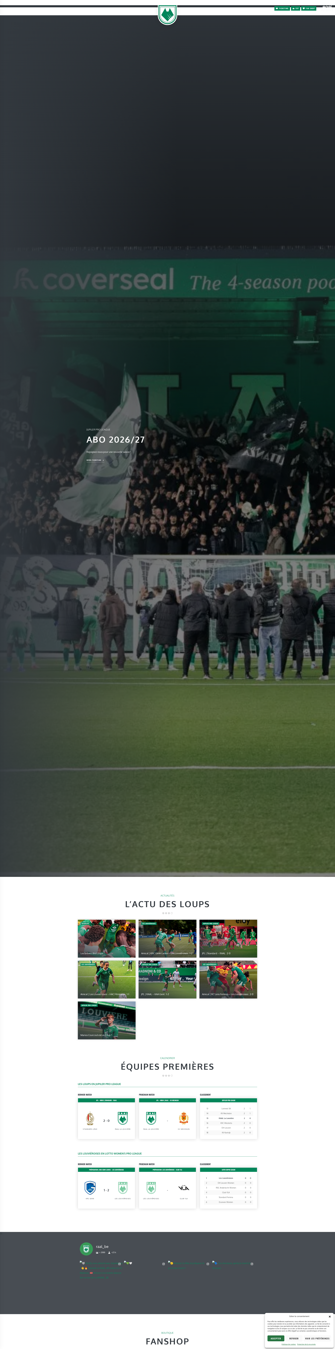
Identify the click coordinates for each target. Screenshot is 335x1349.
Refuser (294, 1338)
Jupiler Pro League (228, 1100)
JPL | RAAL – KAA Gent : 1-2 (155, 994)
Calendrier (48, 11)
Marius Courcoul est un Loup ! (96, 1035)
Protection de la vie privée (306, 1344)
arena (326, 8)
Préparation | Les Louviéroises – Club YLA (167, 1170)
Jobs (20, 3)
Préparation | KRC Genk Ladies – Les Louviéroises (106, 1170)
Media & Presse (31, 3)
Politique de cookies (289, 1344)
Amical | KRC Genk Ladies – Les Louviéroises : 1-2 (166, 953)
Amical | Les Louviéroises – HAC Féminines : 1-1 (104, 994)
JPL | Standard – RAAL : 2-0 (216, 953)
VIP (297, 8)
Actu (15, 11)
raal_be (102, 1246)
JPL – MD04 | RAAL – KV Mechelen (167, 1100)
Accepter (276, 1338)
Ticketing (284, 8)
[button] (329, 1316)
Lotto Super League (228, 1170)
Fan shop (310, 8)
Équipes (28, 11)
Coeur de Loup (10, 3)
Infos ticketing (93, 460)
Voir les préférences (317, 1338)
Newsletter (267, 8)
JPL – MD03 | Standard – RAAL (106, 1100)
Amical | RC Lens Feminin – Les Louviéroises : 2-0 (227, 994)
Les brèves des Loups (91, 953)
